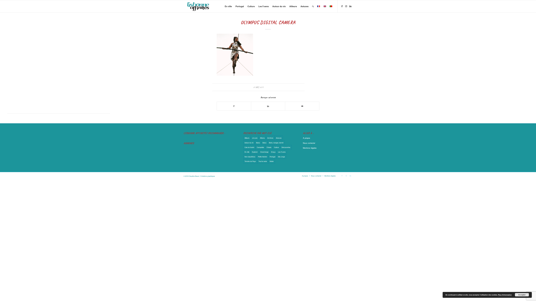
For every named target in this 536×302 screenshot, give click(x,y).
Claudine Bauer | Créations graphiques (202, 176)
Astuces (279, 138)
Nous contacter (309, 143)
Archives (270, 138)
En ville (247, 152)
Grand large (264, 152)
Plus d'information (505, 295)
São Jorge (281, 156)
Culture (276, 147)
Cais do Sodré (249, 147)
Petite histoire (262, 156)
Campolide (260, 147)
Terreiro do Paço (250, 161)
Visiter (272, 161)
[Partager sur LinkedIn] (268, 106)
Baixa (258, 142)
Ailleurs (247, 138)
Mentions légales (310, 148)
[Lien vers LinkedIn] (350, 6)
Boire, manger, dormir (276, 142)
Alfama (262, 138)
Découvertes (286, 147)
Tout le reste (263, 161)
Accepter (522, 294)
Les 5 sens (282, 152)
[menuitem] (228, 6)
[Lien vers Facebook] (342, 6)
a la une (254, 138)
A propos (306, 138)
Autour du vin (249, 142)
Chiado (269, 147)
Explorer (255, 152)
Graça (273, 152)
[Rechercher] (313, 6)
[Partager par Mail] (302, 106)
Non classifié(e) (250, 156)
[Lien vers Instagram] (346, 6)
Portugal (272, 156)
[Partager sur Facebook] (234, 106)
